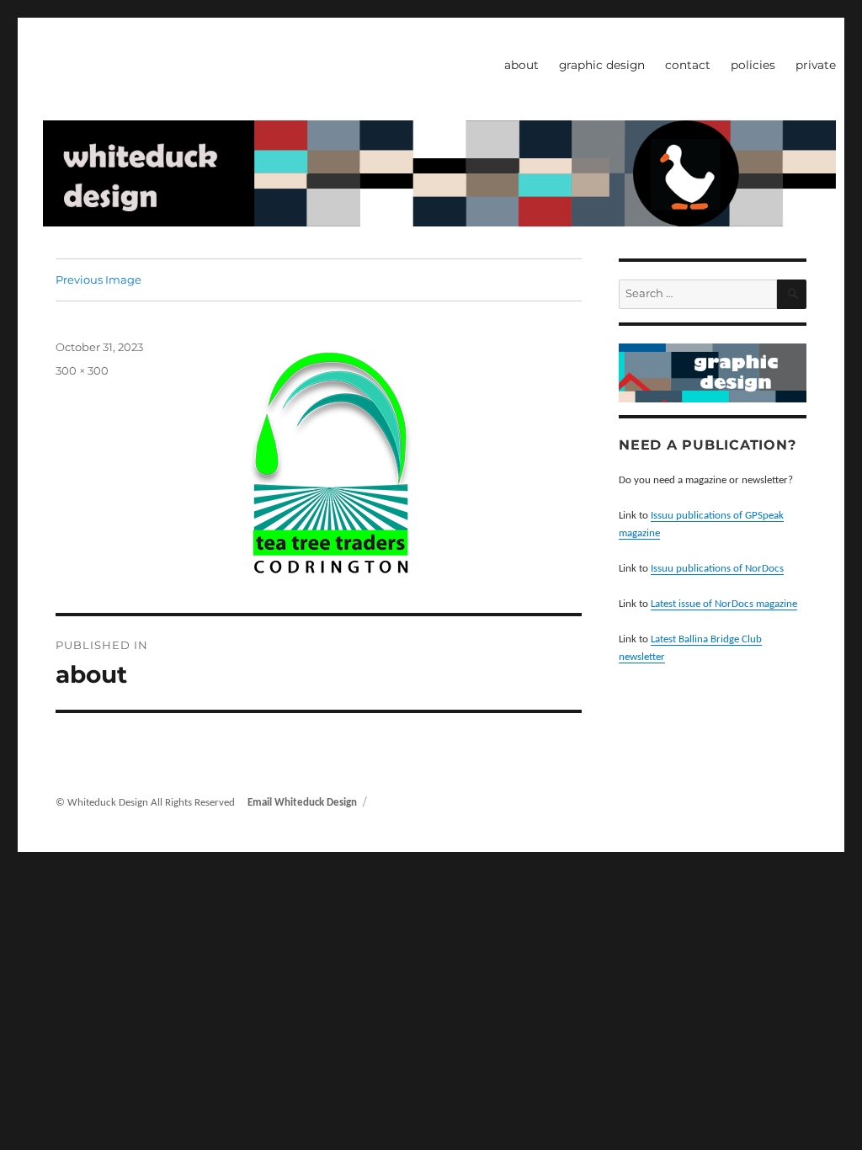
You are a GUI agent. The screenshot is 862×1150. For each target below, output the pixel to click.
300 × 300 (82, 370)
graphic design (602, 65)
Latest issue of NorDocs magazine (724, 604)
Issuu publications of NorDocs (717, 568)
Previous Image (98, 279)
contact (687, 65)
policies (753, 65)
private (815, 65)
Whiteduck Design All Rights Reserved (152, 802)
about (521, 65)
